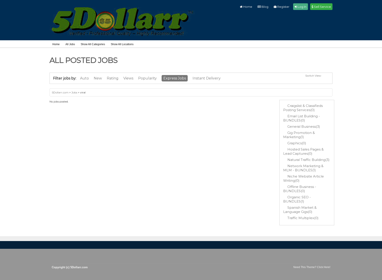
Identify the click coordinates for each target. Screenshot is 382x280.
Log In (301, 6)
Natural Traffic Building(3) (308, 160)
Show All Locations (122, 44)
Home (247, 6)
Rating (112, 78)
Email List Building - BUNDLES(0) (301, 118)
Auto (84, 78)
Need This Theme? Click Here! (311, 267)
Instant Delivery (207, 78)
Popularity (147, 78)
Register (283, 6)
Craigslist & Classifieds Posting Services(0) (303, 108)
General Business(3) (303, 126)
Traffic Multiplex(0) (303, 218)
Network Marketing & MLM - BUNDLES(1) (303, 168)
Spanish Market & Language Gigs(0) (300, 209)
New (98, 78)
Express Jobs (174, 78)
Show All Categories (93, 44)
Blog (264, 6)
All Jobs (70, 44)
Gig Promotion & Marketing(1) (299, 135)
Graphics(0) (296, 143)
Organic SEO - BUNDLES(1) (297, 199)
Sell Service (322, 6)
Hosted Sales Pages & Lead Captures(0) (303, 151)
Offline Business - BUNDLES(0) (299, 189)
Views (128, 78)
